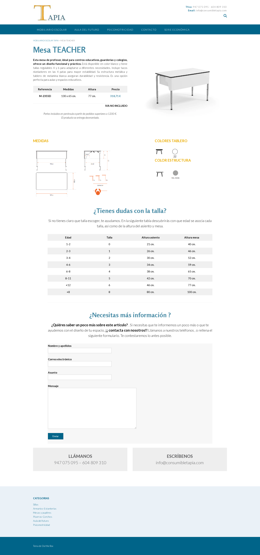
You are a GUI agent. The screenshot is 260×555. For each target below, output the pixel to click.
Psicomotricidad (120, 29)
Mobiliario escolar (52, 29)
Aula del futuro (86, 29)
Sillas (35, 504)
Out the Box (47, 546)
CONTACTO (149, 29)
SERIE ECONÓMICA (177, 29)
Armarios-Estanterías (44, 508)
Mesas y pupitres (42, 512)
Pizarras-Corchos (42, 516)
